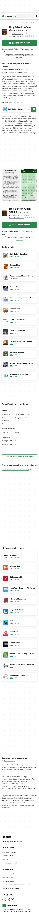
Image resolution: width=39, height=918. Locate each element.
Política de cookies (8, 881)
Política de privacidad (9, 874)
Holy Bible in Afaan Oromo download (15, 470)
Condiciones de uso (8, 877)
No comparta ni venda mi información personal (17, 885)
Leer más (24, 72)
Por (16, 34)
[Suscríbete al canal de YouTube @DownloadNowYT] (12, 899)
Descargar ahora (21, 43)
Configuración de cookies (10, 888)
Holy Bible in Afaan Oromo (20, 29)
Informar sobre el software (21, 456)
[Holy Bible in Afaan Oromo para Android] (4, 32)
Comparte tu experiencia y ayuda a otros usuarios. (19, 56)
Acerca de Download (9, 852)
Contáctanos (6, 859)
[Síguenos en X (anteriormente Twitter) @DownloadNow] (8, 899)
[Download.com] (7, 16)
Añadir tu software (8, 856)
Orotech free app (9, 761)
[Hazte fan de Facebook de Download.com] (4, 899)
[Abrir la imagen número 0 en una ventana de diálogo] (11, 185)
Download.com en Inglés (10, 863)
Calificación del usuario (16, 36)
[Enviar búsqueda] (15, 16)
